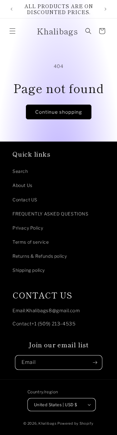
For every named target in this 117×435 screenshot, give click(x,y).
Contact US (24, 199)
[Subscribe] (95, 362)
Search (20, 171)
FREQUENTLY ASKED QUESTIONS (50, 213)
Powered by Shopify (75, 423)
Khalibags (47, 423)
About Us (22, 185)
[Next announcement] (105, 9)
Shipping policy (28, 270)
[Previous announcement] (11, 9)
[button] (12, 31)
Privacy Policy (27, 227)
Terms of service (30, 242)
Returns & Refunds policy (39, 256)
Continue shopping (58, 112)
